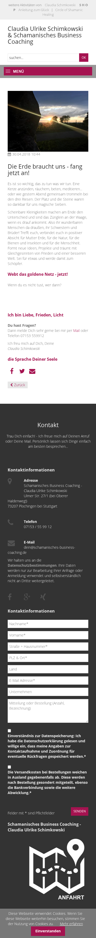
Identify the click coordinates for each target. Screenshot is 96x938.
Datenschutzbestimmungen (32, 565)
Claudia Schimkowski (60, 5)
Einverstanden (48, 930)
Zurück (19, 384)
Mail (76, 330)
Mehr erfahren (71, 923)
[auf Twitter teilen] (22, 371)
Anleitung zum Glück (33, 9)
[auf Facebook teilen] (12, 371)
